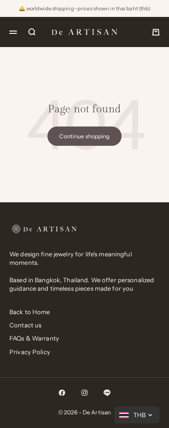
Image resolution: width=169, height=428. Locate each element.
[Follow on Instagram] (84, 392)
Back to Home (29, 312)
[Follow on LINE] (107, 392)
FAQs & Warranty (34, 338)
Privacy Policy (29, 352)
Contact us (25, 325)
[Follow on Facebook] (62, 392)
